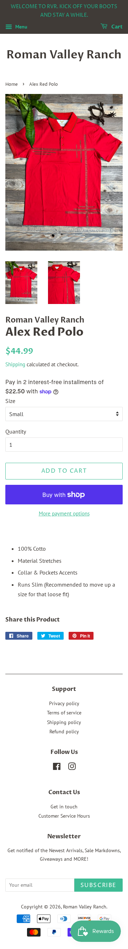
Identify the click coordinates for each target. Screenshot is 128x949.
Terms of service (64, 712)
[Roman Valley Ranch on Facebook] (57, 768)
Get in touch (64, 806)
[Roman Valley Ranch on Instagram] (72, 768)
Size (10, 400)
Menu (20, 26)
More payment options (64, 513)
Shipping (15, 364)
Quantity (15, 431)
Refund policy (64, 731)
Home (11, 85)
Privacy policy (64, 703)
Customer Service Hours (64, 816)
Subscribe (98, 885)
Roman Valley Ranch (64, 55)
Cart (116, 26)
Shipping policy (64, 722)
